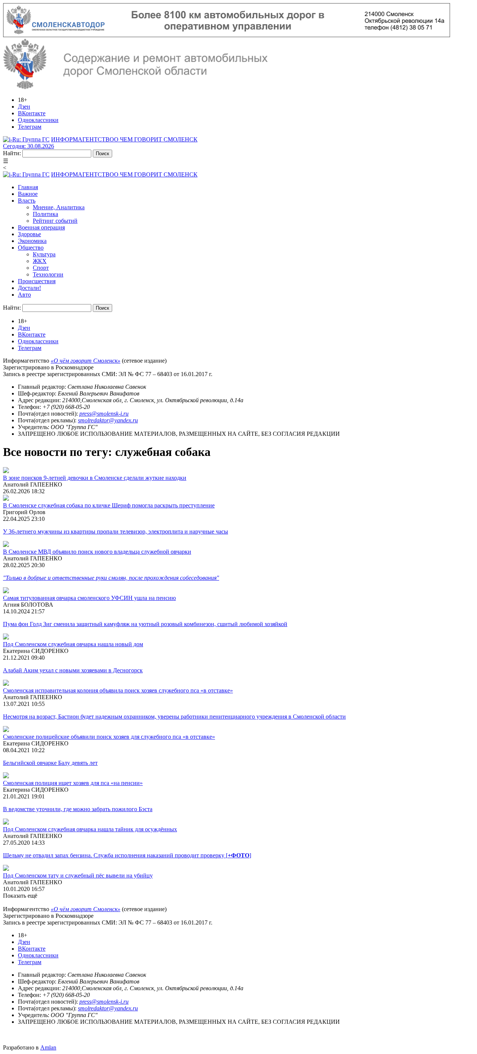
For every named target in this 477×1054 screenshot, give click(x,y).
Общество (31, 247)
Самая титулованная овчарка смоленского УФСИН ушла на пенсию (89, 598)
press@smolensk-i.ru (104, 413)
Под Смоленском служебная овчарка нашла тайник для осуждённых (90, 829)
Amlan (48, 1047)
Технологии (48, 274)
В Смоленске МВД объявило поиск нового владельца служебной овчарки (97, 551)
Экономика (32, 241)
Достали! (29, 288)
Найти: (12, 153)
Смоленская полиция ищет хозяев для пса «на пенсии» (73, 783)
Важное (28, 194)
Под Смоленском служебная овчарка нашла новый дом (73, 644)
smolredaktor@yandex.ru (108, 420)
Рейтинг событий (55, 221)
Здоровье (29, 234)
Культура (44, 254)
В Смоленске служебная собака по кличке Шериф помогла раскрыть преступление (109, 505)
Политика (45, 214)
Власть (26, 200)
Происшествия (37, 281)
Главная (28, 187)
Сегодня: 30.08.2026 (28, 146)
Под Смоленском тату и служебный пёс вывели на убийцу (78, 875)
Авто (24, 294)
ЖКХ (40, 261)
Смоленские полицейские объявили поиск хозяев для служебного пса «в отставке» (109, 737)
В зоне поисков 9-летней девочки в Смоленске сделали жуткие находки (94, 478)
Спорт (41, 268)
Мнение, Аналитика (59, 207)
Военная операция (41, 227)
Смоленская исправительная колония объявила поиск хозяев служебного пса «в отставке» (118, 690)
